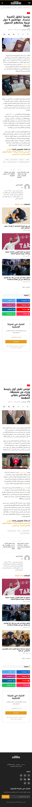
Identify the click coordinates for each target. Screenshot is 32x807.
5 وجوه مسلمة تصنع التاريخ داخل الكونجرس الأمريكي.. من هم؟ (16, 650)
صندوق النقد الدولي (25, 533)
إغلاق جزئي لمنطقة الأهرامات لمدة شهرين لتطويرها (9, 174)
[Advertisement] (16, 365)
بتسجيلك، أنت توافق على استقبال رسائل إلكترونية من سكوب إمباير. (15, 347)
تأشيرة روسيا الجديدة (12, 162)
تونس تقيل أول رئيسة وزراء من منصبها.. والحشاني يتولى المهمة (23, 174)
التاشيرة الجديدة (25, 64)
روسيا (12, 114)
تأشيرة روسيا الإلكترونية (24, 162)
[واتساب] (23, 34)
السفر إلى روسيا (13, 159)
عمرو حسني (23, 30)
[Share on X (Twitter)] (18, 34)
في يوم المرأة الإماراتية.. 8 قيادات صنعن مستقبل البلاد (17, 227)
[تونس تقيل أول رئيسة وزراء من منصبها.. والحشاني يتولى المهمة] (16, 417)
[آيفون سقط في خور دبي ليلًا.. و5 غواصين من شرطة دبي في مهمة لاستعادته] (16, 267)
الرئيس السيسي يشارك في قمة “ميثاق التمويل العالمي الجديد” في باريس (16, 152)
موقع (26, 105)
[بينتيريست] (13, 34)
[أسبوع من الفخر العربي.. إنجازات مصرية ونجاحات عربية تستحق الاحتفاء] (16, 241)
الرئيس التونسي (23, 472)
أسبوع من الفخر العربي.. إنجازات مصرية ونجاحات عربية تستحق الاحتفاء (17, 253)
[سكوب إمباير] (16, 3)
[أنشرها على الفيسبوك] (28, 34)
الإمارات (27, 159)
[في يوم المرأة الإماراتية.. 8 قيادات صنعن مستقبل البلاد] (16, 215)
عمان (4, 162)
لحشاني (25, 487)
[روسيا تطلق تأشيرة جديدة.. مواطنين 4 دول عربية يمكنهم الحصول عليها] (16, 45)
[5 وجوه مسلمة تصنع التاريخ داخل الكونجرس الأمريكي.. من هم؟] (16, 638)
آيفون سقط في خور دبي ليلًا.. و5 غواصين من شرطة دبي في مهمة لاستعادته (17, 278)
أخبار (28, 13)
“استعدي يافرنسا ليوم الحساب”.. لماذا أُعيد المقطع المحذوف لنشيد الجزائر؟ (23, 546)
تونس (19, 531)
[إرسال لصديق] (4, 34)
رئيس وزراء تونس (12, 531)
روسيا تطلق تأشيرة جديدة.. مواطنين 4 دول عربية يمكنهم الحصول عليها (8, 546)
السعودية (21, 159)
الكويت (6, 159)
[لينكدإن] (9, 34)
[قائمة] (29, 3)
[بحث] (2, 3)
